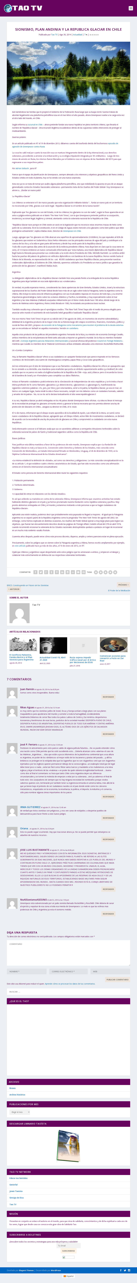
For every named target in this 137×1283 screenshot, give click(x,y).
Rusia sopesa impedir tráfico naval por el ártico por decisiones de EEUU (83, 660)
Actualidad (77, 34)
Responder (108, 697)
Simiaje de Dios (16, 1197)
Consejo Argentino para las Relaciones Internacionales (44, 341)
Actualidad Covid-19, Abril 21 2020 (53, 658)
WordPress (56, 1270)
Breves (12, 1088)
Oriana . (24, 828)
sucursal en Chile (35, 124)
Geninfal (13, 1184)
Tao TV (54, 34)
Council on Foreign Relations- (110, 341)
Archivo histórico (17, 1094)
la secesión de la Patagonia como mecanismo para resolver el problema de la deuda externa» (82, 325)
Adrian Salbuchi (22, 168)
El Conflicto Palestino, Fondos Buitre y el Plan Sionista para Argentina (21, 657)
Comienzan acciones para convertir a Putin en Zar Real (113, 658)
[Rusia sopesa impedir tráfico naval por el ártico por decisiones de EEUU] (83, 645)
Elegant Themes (26, 1270)
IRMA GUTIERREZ (30, 807)
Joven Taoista (15, 1191)
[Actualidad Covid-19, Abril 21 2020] (53, 645)
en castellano (72, 328)
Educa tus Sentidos (18, 1178)
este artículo (20, 545)
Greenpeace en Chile (72, 231)
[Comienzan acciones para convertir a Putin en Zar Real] (113, 644)
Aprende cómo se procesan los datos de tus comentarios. (70, 983)
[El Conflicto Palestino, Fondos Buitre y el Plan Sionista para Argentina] (23, 644)
